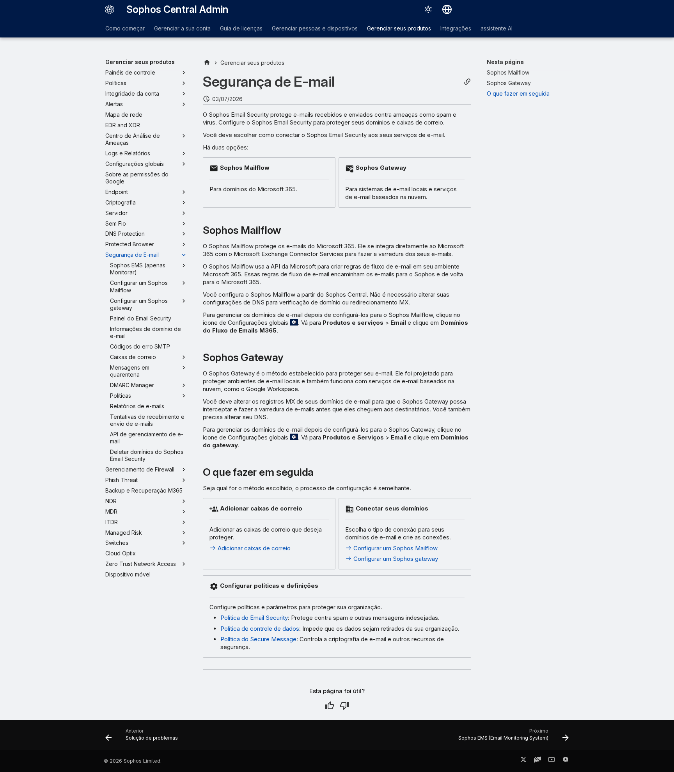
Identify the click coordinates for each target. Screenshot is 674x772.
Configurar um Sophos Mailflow (395, 548)
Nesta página (505, 62)
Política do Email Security (254, 617)
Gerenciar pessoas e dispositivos (315, 28)
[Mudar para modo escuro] (428, 9)
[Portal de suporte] (537, 761)
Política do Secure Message (258, 639)
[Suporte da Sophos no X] (523, 761)
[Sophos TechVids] (551, 761)
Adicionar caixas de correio (253, 548)
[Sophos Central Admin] (109, 9)
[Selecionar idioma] (447, 9)
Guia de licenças (241, 28)
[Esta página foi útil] (329, 705)
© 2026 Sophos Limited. (132, 761)
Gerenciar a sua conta (182, 28)
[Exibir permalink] (467, 82)
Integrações (455, 28)
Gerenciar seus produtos (399, 28)
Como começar (125, 28)
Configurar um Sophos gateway (395, 558)
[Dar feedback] (565, 761)
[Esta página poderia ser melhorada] (344, 705)
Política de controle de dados (259, 628)
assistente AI (497, 28)
